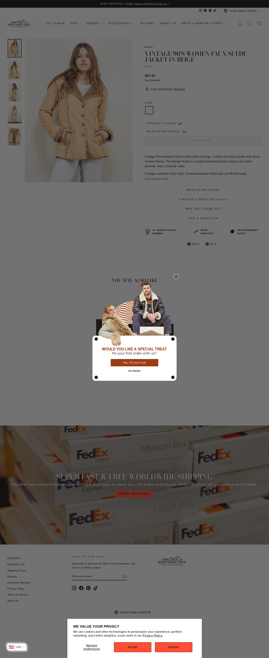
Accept (132, 647)
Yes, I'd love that (134, 362)
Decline (173, 647)
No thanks (134, 370)
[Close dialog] (176, 276)
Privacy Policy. (153, 635)
